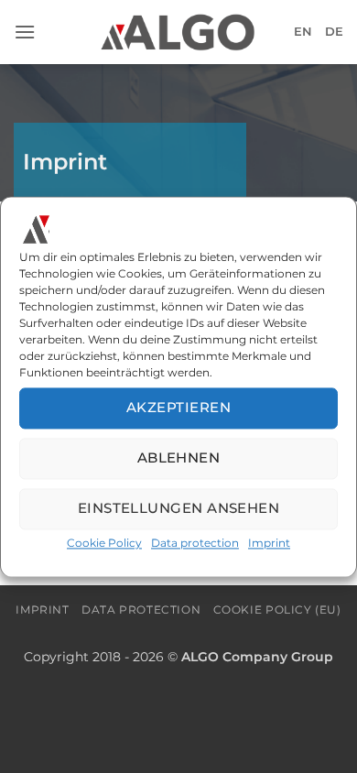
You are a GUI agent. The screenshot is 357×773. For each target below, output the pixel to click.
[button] (25, 31)
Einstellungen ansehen (178, 508)
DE (334, 31)
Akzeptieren (178, 408)
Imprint (269, 543)
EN (303, 31)
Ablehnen (179, 458)
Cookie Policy (104, 543)
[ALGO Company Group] (178, 31)
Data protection (195, 543)
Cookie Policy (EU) (277, 609)
